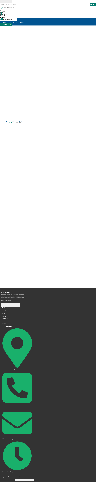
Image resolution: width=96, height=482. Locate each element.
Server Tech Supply (15, 477)
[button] (2, 11)
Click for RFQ (17, 122)
